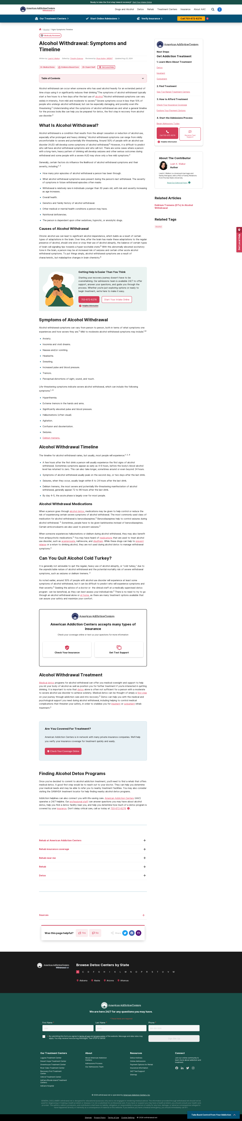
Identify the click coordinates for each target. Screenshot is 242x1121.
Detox (160, 67)
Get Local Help (108, 67)
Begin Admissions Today (168, 123)
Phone (151, 1022)
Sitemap (88, 1118)
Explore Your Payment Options (171, 110)
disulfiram (98, 541)
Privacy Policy (100, 1118)
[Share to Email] (138, 933)
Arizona (110, 980)
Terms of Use (113, 1118)
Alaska (97, 980)
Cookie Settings (128, 1118)
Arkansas (124, 980)
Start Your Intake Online (142, 2)
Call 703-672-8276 (191, 18)
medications (106, 537)
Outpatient (162, 79)
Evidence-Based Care (70, 67)
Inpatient (161, 73)
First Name (47, 1022)
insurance (62, 808)
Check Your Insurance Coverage (172, 105)
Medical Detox (49, 67)
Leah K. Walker (54, 58)
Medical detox (46, 682)
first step (142, 692)
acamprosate (68, 541)
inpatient (115, 703)
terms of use (84, 1036)
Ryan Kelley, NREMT (104, 58)
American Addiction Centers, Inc (136, 1095)
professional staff (79, 801)
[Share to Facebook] (132, 933)
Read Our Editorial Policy (177, 183)
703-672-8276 (89, 299)
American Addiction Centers (119, 798)
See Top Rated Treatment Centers (173, 92)
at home (84, 595)
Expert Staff (90, 67)
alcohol (46, 29)
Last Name (100, 1022)
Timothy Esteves (76, 58)
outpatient (129, 703)
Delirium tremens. (51, 437)
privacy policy (99, 1036)
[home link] (40, 29)
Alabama (83, 980)
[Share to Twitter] (125, 933)
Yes (84, 933)
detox (80, 689)
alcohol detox (77, 511)
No (97, 933)
